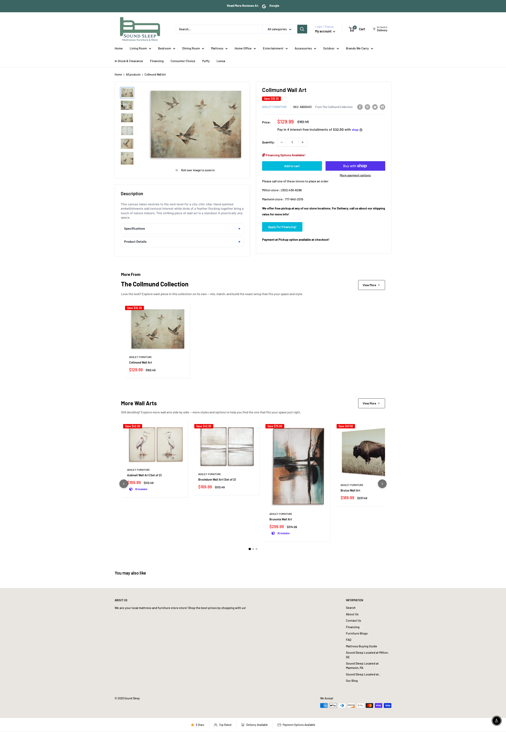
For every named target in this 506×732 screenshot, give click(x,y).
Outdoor (329, 48)
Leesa (221, 61)
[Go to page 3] (256, 549)
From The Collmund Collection (334, 107)
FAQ (348, 639)
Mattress (217, 48)
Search (351, 607)
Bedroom (164, 48)
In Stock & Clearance (129, 61)
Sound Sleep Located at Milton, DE (367, 655)
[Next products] (382, 483)
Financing (157, 61)
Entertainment (273, 48)
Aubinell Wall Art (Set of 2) (144, 475)
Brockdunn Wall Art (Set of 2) (217, 479)
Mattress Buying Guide (361, 646)
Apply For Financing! (282, 227)
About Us (352, 614)
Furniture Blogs (357, 633)
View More (369, 285)
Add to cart (292, 166)
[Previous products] (123, 483)
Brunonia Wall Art (280, 519)
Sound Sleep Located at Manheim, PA (362, 665)
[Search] (302, 29)
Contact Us (353, 620)
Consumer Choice (183, 61)
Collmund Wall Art (140, 362)
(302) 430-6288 (291, 190)
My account (323, 31)
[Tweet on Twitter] (375, 107)
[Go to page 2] (253, 549)
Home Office (243, 48)
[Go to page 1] (249, 549)
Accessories (303, 48)
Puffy (206, 61)
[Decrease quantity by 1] (282, 142)
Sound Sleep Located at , (363, 674)
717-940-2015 (294, 199)
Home (119, 48)
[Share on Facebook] (360, 107)
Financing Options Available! (285, 155)
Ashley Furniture (274, 107)
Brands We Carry (357, 48)
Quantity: (268, 142)
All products (133, 74)
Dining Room (191, 48)
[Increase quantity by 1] (302, 142)
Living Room (138, 48)
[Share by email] (382, 107)
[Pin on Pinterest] (367, 107)
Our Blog (352, 680)
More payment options (355, 175)
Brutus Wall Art (350, 490)
